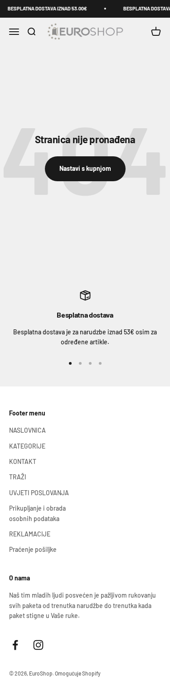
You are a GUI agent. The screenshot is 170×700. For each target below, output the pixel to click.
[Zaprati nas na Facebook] (15, 645)
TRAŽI (17, 477)
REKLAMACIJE (29, 534)
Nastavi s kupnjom (85, 168)
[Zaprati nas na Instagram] (38, 645)
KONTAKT (22, 461)
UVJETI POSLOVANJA (39, 493)
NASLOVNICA (27, 430)
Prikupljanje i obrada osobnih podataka (37, 513)
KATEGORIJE (27, 446)
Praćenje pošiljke (33, 549)
